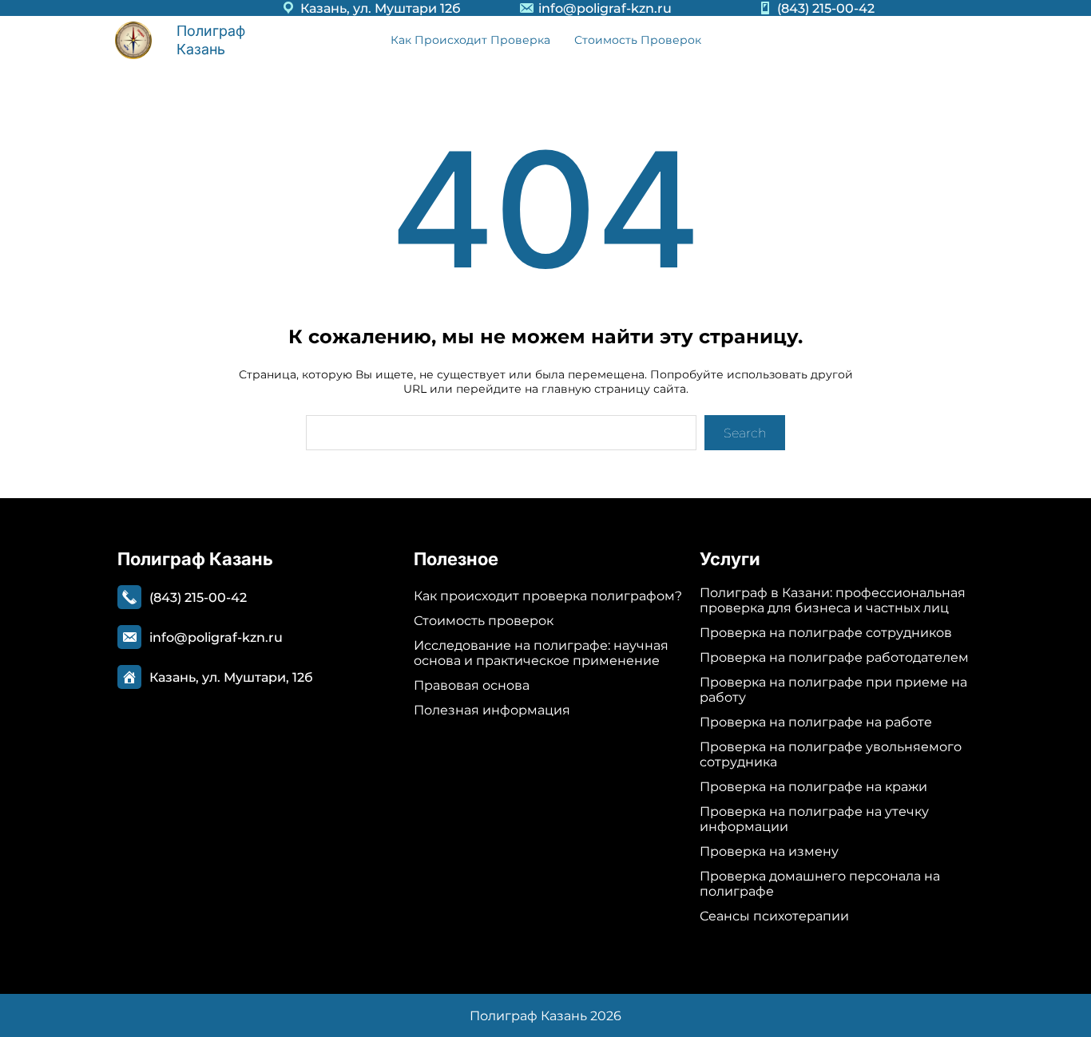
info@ (557, 8)
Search (745, 433)
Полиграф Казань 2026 (545, 1015)
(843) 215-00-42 (826, 8)
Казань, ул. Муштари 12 (376, 8)
